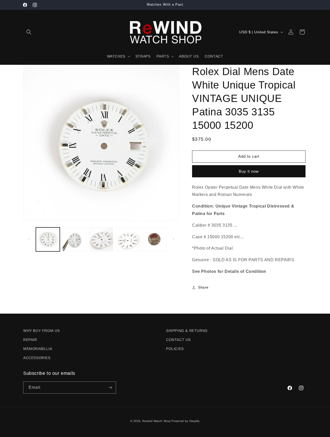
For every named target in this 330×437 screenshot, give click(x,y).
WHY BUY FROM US (41, 331)
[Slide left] (29, 239)
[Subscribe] (110, 388)
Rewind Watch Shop (156, 421)
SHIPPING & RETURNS (187, 331)
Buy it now (249, 171)
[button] (29, 32)
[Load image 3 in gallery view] (101, 239)
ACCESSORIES (37, 358)
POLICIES (175, 349)
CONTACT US (178, 340)
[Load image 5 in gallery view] (155, 239)
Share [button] (203, 287)
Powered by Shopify (185, 421)
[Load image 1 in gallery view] (48, 239)
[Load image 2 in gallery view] (74, 239)
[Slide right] (173, 239)
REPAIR (30, 340)
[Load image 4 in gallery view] (128, 239)
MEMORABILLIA (37, 349)
